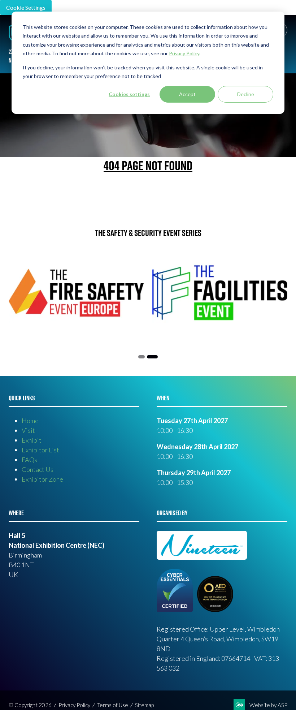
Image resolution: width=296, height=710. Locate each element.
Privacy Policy (74, 705)
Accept (187, 94)
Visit (28, 430)
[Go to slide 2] (141, 356)
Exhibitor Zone (42, 479)
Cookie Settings (25, 7)
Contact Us (37, 469)
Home (30, 421)
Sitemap (144, 705)
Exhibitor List (40, 450)
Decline (245, 94)
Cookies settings (129, 94)
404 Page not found (148, 165)
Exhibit (32, 440)
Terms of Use (112, 705)
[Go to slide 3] (152, 356)
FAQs (29, 460)
